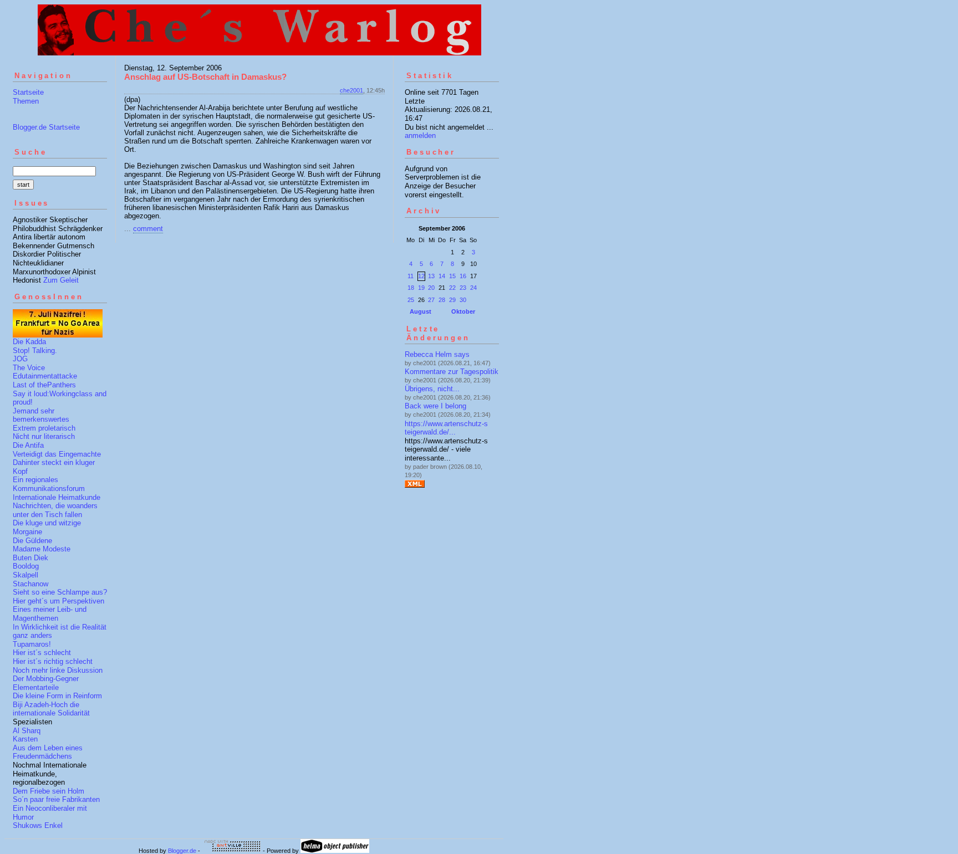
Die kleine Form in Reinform (57, 696)
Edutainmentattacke (45, 376)
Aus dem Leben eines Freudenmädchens (48, 752)
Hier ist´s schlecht (42, 652)
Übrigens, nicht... (432, 389)
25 (410, 299)
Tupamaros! (32, 644)
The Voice (29, 368)
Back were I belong (435, 406)
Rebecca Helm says (437, 354)
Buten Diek (30, 558)
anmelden (420, 135)
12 (421, 276)
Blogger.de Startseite (46, 127)
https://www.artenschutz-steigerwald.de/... (446, 428)
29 (452, 299)
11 (410, 276)
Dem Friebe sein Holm (48, 791)
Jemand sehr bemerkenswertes (41, 415)
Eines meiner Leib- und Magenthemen (49, 613)
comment (148, 228)
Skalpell (25, 575)
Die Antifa (28, 445)
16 (463, 276)
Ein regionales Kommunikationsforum (49, 484)
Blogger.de (182, 850)
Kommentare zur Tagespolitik (451, 371)
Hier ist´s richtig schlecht (53, 661)
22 (452, 287)
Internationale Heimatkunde (56, 497)
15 (452, 276)
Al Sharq (26, 731)
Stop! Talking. (35, 350)
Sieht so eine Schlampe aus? (60, 592)
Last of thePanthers (44, 385)
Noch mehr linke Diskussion (58, 670)
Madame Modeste (41, 549)
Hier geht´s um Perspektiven (58, 601)
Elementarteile (36, 687)
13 (431, 276)
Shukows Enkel (38, 825)
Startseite (28, 92)
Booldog (26, 566)
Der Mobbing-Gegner (46, 678)
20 (431, 287)
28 (442, 299)
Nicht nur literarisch (44, 436)
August (420, 311)
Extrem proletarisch (44, 428)
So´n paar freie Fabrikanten (56, 799)
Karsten (25, 739)
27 (431, 299)
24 (473, 287)
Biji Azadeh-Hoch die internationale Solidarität (51, 709)
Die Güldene (32, 540)
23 (463, 287)
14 (442, 276)
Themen (26, 101)
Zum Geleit (61, 280)
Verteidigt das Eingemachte (57, 454)
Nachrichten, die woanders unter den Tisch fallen (55, 510)
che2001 (351, 90)
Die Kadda (29, 341)
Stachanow (30, 584)
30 (463, 299)
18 (410, 287)
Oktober (463, 311)
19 (421, 287)
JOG (20, 359)
